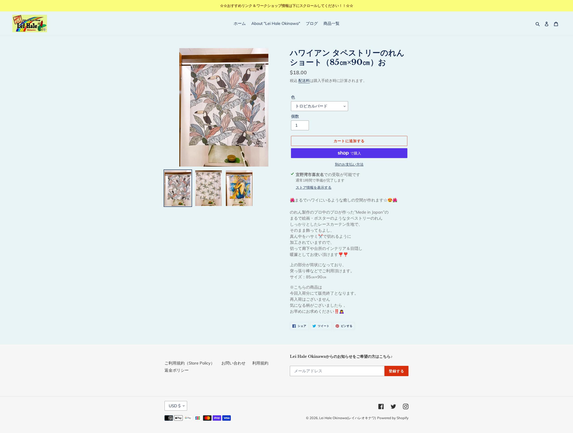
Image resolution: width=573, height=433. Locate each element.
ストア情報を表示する (313, 187)
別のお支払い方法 (349, 164)
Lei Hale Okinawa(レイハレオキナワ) (347, 418)
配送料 (304, 80)
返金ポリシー (177, 370)
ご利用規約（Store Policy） (190, 363)
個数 (295, 116)
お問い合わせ (233, 363)
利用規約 (260, 363)
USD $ (175, 405)
